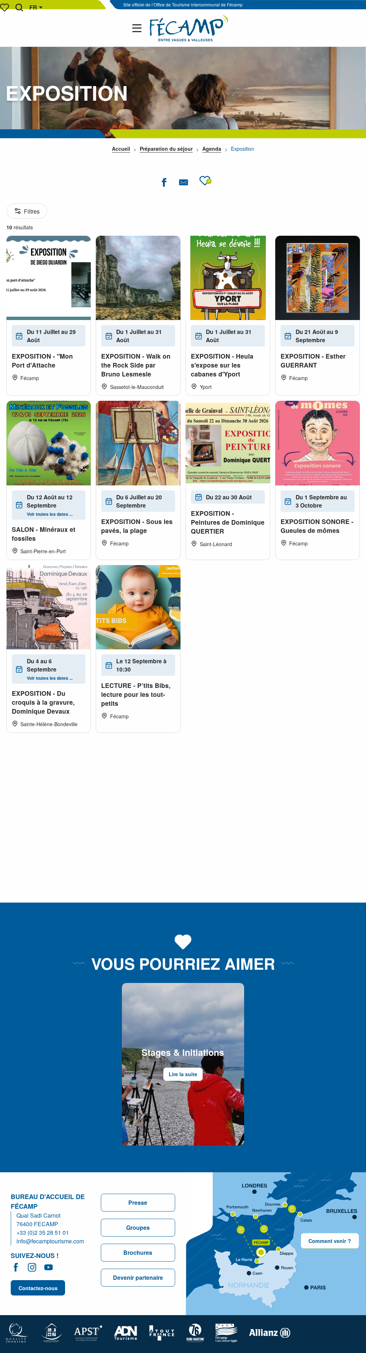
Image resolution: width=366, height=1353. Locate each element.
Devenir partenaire (138, 1277)
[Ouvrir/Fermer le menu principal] (138, 28)
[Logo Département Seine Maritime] (195, 1332)
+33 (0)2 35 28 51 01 (42, 1232)
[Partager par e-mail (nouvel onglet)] (183, 182)
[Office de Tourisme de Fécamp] (189, 28)
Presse (137, 1202)
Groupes (138, 1227)
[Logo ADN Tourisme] (126, 1332)
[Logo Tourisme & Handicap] (51, 1332)
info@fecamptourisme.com (50, 1241)
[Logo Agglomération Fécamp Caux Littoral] (227, 1332)
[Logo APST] (88, 1332)
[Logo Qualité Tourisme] (16, 1332)
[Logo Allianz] (269, 1332)
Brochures (137, 1252)
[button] (19, 7)
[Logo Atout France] (162, 1332)
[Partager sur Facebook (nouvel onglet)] (164, 182)
